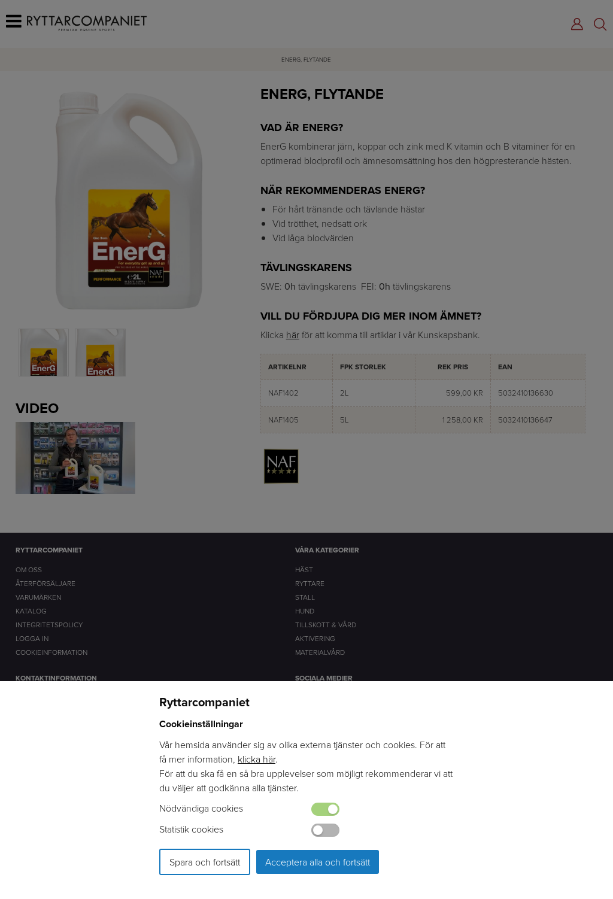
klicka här (256, 759)
